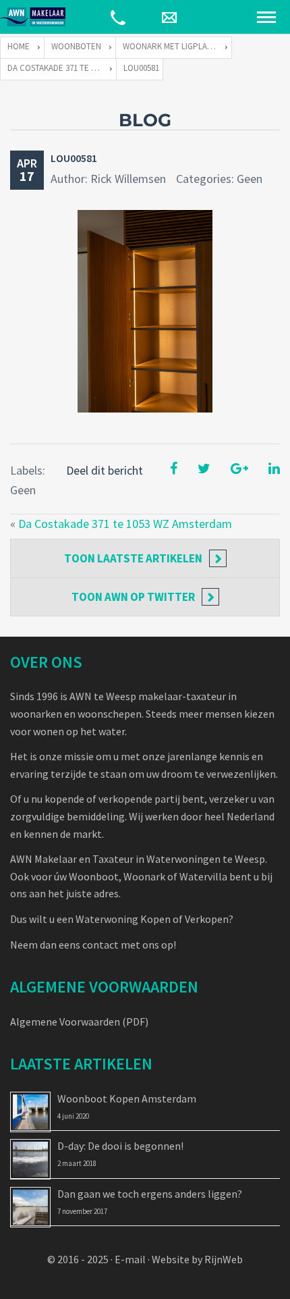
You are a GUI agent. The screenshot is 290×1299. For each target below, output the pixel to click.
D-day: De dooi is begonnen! (120, 1145)
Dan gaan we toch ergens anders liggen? (149, 1193)
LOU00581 (74, 158)
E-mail (130, 1259)
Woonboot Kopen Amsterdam (126, 1098)
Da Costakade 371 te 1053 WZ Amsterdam (125, 523)
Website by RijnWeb (197, 1259)
